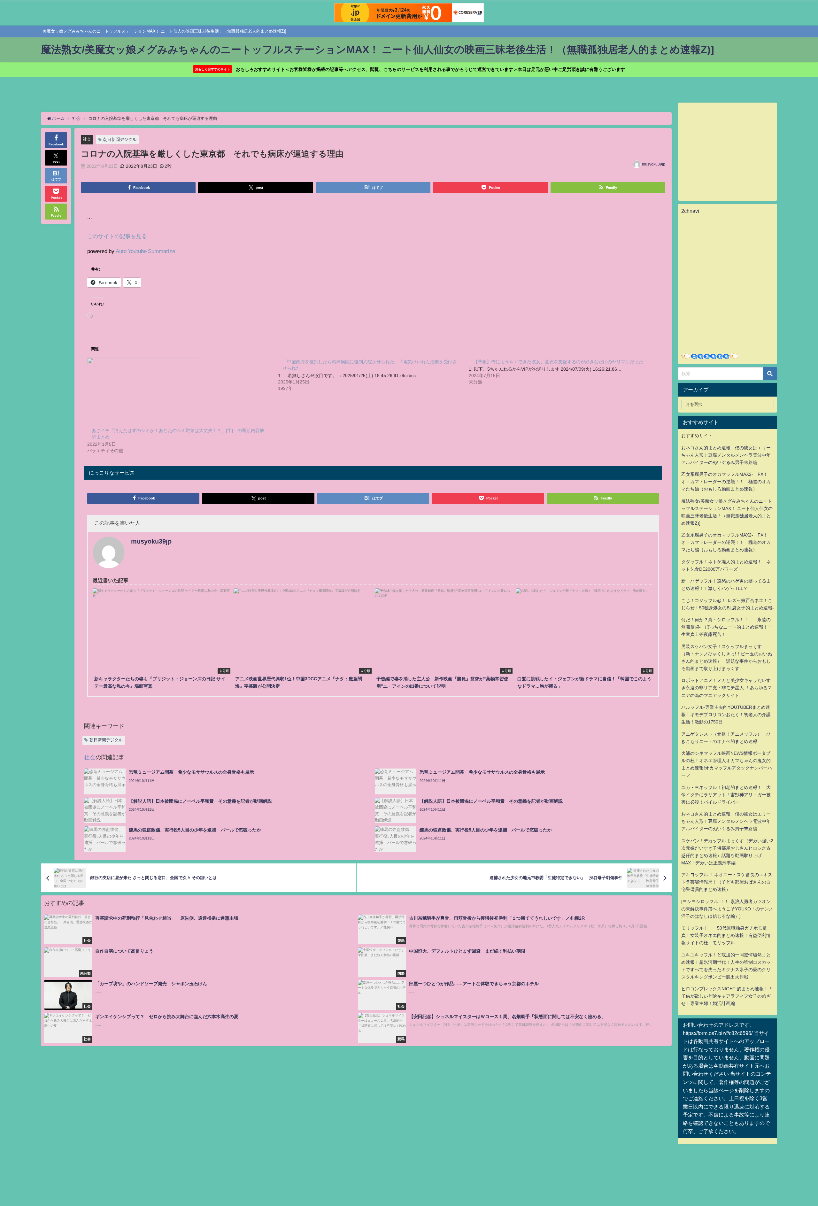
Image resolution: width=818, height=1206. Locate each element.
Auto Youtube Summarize (145, 251)
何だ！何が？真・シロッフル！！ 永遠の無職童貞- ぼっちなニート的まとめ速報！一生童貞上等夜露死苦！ (726, 627)
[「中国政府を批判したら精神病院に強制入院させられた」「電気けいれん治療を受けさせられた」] (373, 374)
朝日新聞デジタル (119, 139)
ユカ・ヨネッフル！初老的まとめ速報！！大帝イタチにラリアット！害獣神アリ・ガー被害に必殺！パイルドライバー (726, 794)
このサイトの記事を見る (117, 236)
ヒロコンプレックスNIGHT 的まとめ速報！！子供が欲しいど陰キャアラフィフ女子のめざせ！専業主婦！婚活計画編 (727, 996)
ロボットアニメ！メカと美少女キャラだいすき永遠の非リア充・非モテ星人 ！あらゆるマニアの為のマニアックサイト (726, 687)
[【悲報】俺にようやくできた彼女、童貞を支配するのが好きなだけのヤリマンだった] (564, 371)
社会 (87, 139)
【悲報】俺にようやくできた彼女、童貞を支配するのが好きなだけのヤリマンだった (558, 361)
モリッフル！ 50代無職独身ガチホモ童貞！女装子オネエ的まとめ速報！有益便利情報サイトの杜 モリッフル (726, 935)
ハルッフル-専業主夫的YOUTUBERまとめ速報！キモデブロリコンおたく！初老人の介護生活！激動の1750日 (726, 714)
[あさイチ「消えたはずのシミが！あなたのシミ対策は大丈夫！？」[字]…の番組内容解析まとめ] (179, 389)
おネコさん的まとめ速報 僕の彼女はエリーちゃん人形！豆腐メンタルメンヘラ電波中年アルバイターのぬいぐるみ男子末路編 (726, 455)
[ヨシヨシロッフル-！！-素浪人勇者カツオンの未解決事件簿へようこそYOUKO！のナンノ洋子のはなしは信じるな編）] (727, 908)
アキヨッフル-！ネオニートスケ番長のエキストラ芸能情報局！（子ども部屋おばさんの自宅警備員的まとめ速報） (726, 882)
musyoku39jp (653, 164)
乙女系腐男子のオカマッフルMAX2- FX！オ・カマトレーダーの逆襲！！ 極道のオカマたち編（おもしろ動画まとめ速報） (726, 481)
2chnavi (690, 210)
